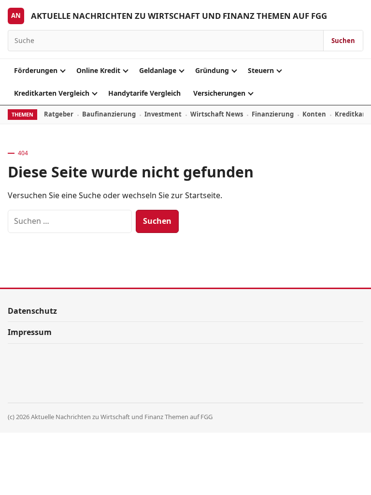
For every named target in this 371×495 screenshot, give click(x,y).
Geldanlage (157, 70)
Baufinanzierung (109, 114)
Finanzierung (273, 114)
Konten (314, 114)
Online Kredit (98, 70)
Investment (163, 114)
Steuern (261, 70)
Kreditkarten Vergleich (51, 93)
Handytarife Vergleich (144, 93)
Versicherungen (219, 93)
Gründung (212, 70)
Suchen (343, 40)
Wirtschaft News (216, 114)
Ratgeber (58, 114)
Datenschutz (32, 311)
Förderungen (35, 70)
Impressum (30, 332)
